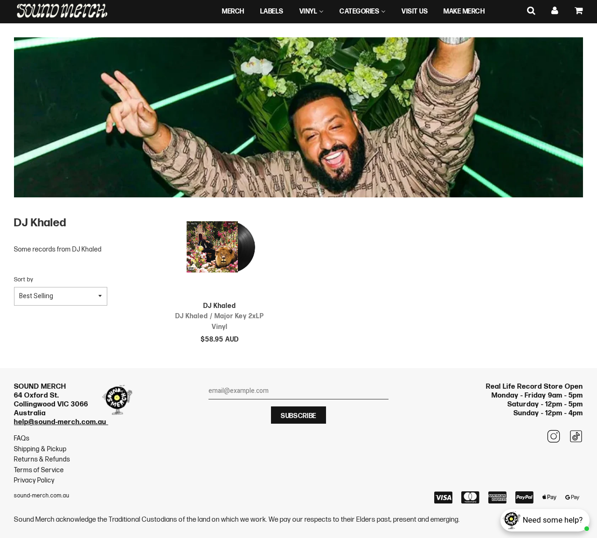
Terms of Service (39, 470)
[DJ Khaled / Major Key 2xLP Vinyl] (220, 248)
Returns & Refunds (42, 459)
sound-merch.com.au (41, 495)
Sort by (24, 279)
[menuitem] (233, 11)
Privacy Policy (34, 480)
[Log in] (555, 11)
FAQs (21, 438)
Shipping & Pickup (40, 449)
